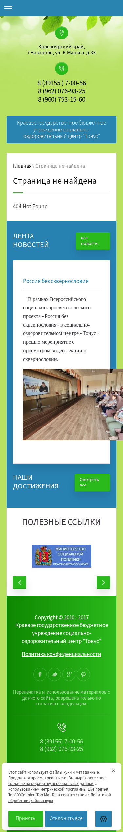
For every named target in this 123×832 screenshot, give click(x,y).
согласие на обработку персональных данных (51, 784)
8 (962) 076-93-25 (61, 92)
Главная (22, 166)
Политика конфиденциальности (61, 655)
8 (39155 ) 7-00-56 (61, 84)
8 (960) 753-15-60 (61, 100)
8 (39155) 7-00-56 (61, 742)
